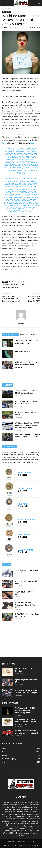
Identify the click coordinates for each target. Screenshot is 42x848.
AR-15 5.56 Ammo (27, 519)
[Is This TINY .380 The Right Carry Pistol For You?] (7, 617)
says (32, 143)
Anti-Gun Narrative (14, 282)
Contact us (31, 841)
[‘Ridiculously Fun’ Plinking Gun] (7, 573)
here (3, 143)
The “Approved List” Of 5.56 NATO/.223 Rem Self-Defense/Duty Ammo (25, 710)
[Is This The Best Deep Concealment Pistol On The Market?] (7, 605)
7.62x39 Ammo (25, 549)
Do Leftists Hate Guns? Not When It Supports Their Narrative (26, 364)
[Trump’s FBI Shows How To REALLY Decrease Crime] (7, 394)
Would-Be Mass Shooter (10, 287)
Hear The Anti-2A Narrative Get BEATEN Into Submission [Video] (11, 298)
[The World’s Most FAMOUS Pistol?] (7, 595)
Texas (22, 284)
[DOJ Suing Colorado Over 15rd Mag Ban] (7, 672)
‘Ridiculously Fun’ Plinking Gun (26, 570)
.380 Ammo (24, 503)
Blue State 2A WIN (22, 351)
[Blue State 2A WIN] (7, 354)
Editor (6, 28)
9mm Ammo (24, 472)
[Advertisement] (21, 638)
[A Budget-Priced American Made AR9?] (7, 584)
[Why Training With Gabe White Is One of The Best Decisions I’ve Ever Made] (7, 404)
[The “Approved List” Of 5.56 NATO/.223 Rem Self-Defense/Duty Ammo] (7, 711)
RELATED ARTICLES (11, 335)
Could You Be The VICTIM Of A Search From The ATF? (32, 298)
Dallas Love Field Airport (10, 284)
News (9, 12)
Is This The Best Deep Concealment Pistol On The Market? (25, 605)
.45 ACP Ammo (25, 488)
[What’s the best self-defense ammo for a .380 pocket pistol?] (7, 733)
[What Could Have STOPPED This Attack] (7, 415)
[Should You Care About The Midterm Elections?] (7, 343)
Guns (10, 8)
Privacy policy (12, 841)
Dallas (25, 282)
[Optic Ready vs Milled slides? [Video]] (7, 682)
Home (4, 8)
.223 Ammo (24, 534)
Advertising (22, 841)
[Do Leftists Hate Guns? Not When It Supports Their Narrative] (7, 365)
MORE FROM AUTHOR (28, 335)
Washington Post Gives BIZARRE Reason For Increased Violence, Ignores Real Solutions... (27, 425)
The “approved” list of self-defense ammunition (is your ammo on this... (25, 722)
